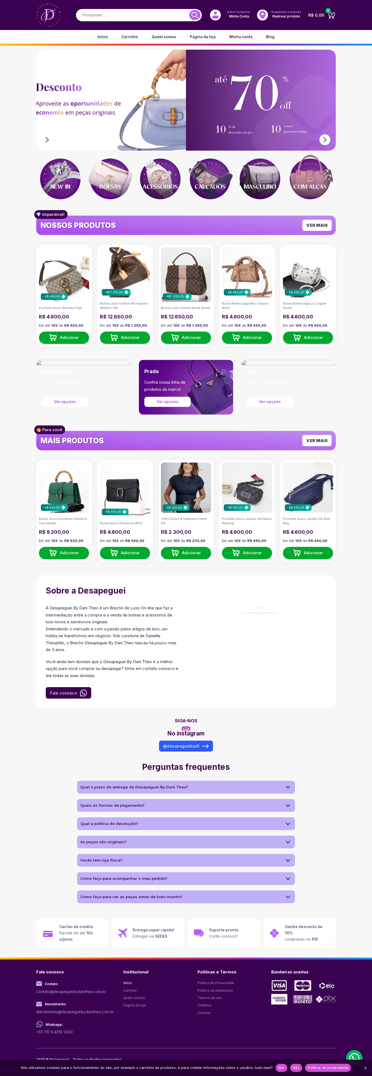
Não (296, 1067)
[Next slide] (324, 139)
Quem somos (164, 37)
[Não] (365, 1068)
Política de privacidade (328, 1067)
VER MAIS (317, 225)
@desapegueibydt (181, 746)
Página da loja (203, 37)
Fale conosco (63, 693)
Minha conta (240, 37)
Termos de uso (209, 998)
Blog (270, 37)
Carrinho (129, 37)
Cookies (204, 1013)
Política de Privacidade (215, 983)
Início (102, 37)
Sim (281, 1067)
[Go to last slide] (47, 139)
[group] (61, 180)
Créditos (204, 1005)
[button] (64, 337)
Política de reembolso (215, 990)
